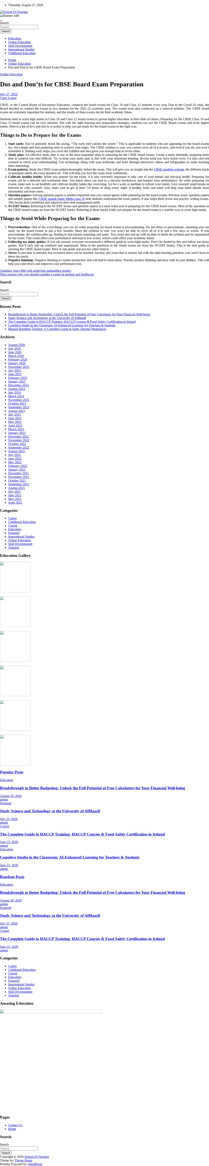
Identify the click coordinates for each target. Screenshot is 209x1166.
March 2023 (16, 429)
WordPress (35, 1164)
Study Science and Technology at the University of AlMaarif (47, 318)
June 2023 (14, 418)
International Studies (21, 49)
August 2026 (16, 345)
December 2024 (18, 385)
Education (14, 38)
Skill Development (20, 45)
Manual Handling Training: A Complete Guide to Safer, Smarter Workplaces (57, 329)
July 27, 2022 (9, 94)
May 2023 (14, 422)
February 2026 (17, 359)
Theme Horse (23, 1160)
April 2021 (15, 502)
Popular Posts (11, 772)
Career (12, 518)
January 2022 (17, 469)
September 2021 (18, 484)
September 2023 (18, 407)
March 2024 (16, 396)
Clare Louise (8, 98)
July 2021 (14, 491)
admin (4, 799)
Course (12, 525)
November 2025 (18, 367)
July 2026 (14, 348)
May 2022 (14, 462)
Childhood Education (22, 53)
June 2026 (14, 352)
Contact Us (15, 1125)
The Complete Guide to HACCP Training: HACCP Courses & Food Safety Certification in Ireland (72, 321)
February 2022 (17, 466)
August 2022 (16, 451)
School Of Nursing (36, 1156)
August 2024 (16, 389)
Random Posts (12, 877)
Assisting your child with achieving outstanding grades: (35, 270)
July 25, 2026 (9, 819)
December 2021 (18, 473)
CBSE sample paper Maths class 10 (62, 198)
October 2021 (17, 480)
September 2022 (18, 447)
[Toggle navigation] (1, 20)
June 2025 (14, 374)
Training (13, 547)
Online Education (19, 42)
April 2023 (15, 425)
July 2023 (14, 414)
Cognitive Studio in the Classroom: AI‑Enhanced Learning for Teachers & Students (61, 325)
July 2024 (14, 392)
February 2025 (17, 378)
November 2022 (18, 440)
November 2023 (18, 400)
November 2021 (18, 477)
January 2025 (17, 381)
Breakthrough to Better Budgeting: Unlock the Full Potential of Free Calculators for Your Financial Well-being (79, 314)
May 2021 (14, 499)
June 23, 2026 (9, 842)
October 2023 (17, 403)
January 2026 (17, 363)
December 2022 (18, 436)
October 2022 (17, 444)
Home (12, 1129)
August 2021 (16, 488)
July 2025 (14, 370)
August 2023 (16, 411)
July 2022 (14, 455)
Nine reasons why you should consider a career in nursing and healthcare (47, 274)
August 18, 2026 (11, 796)
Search (4, 23)
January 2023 (17, 433)
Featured (13, 533)
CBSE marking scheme (169, 169)
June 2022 (14, 458)
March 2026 (16, 356)
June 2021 (14, 495)
